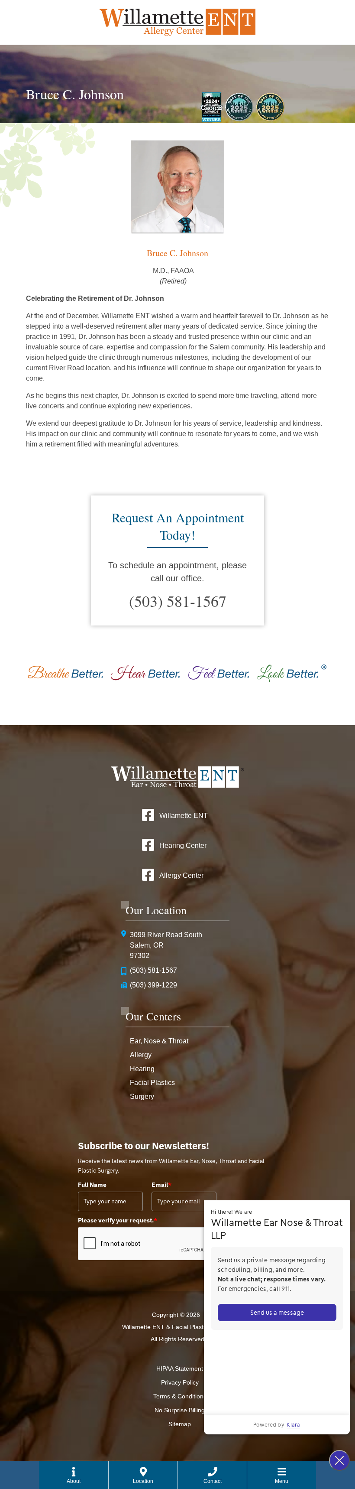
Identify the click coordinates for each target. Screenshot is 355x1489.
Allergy (141, 1055)
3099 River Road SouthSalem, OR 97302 (166, 945)
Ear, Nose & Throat (159, 1041)
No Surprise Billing (180, 1410)
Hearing (142, 1068)
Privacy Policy (180, 1382)
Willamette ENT (183, 815)
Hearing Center (183, 845)
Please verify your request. (117, 1220)
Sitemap (179, 1424)
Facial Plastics (152, 1082)
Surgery (142, 1096)
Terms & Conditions (180, 1396)
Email (161, 1185)
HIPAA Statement (179, 1368)
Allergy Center (181, 875)
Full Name (92, 1185)
